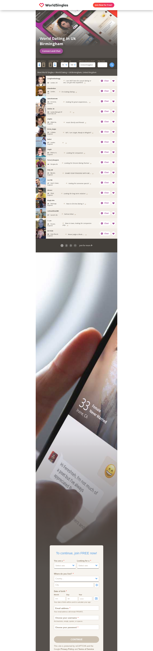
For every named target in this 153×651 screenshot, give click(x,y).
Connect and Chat (51, 51)
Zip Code (101, 61)
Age (62, 61)
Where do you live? (87, 61)
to (70, 61)
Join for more (85, 245)
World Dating (61, 72)
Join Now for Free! (103, 5)
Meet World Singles (46, 72)
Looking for (53, 61)
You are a (41, 61)
